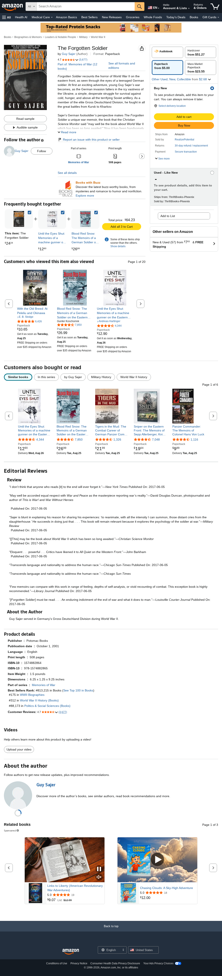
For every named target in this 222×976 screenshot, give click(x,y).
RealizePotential (184, 139)
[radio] (167, 52)
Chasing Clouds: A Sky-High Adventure (166, 888)
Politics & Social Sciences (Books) (47, 706)
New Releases (112, 17)
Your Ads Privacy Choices (158, 963)
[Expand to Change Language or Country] (158, 8)
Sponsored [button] (10, 830)
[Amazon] (12, 6)
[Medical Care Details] (52, 17)
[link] (52, 219)
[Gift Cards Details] (218, 17)
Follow (41, 151)
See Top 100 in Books (78, 690)
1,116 (194, 439)
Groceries (132, 17)
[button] (6, 17)
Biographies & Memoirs (28, 37)
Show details (118, 246)
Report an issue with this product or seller (91, 139)
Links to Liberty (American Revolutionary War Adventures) (75, 888)
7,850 (79, 439)
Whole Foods (153, 17)
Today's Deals (175, 17)
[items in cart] (215, 6)
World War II (98, 37)
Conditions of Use (56, 963)
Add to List (167, 216)
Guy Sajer (68, 54)
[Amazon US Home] (70, 951)
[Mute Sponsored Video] (99, 877)
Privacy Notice (78, 963)
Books (194, 17)
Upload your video (19, 749)
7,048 (156, 439)
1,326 (117, 439)
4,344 (40, 439)
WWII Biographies (32, 694)
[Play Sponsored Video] (157, 860)
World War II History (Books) (39, 700)
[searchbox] (86, 6)
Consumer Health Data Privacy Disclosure (115, 963)
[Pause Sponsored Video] (99, 869)
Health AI (21, 17)
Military (83, 37)
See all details (67, 172)
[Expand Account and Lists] (189, 8)
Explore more (85, 195)
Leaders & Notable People (60, 37)
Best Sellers (89, 17)
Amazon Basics (66, 17)
